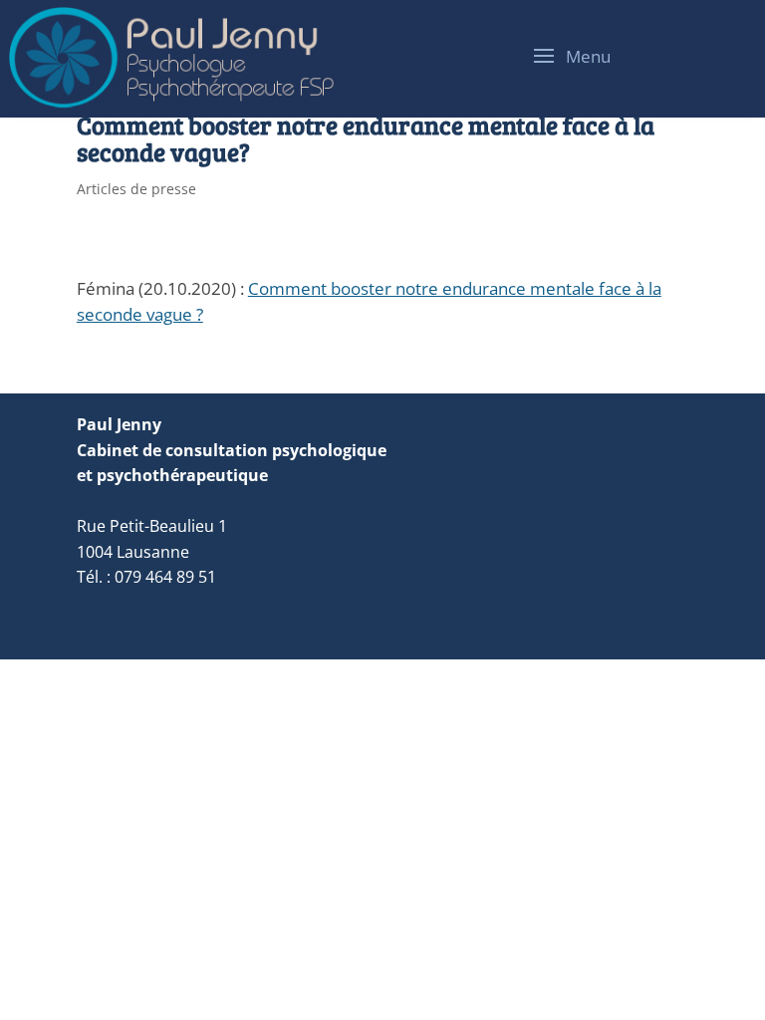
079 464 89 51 (165, 577)
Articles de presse (136, 188)
